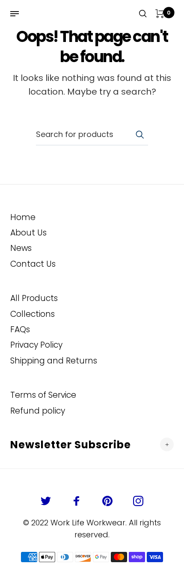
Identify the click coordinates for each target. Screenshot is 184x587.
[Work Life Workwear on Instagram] (138, 501)
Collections (32, 314)
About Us (28, 232)
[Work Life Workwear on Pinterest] (107, 501)
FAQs (20, 329)
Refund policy (37, 411)
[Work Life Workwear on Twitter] (46, 501)
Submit (139, 134)
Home (23, 217)
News (21, 248)
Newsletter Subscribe (70, 444)
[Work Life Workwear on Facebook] (76, 501)
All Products (34, 298)
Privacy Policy (36, 345)
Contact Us (33, 264)
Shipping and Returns (53, 361)
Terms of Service (43, 395)
